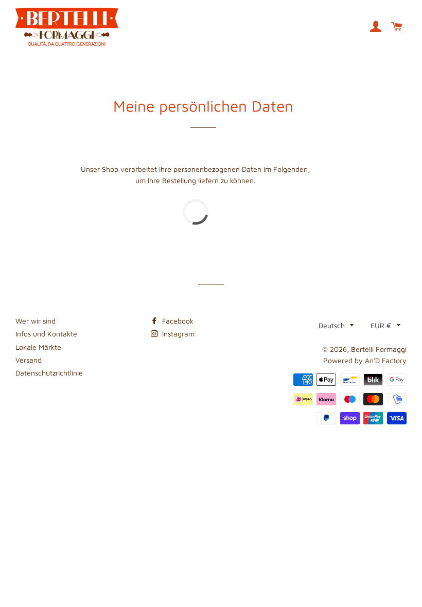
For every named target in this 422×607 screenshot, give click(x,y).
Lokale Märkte (38, 347)
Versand (28, 359)
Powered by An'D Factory (365, 360)
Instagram (177, 333)
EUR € (381, 325)
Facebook (177, 320)
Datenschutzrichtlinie (49, 372)
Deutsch (332, 325)
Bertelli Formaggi (379, 349)
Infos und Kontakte (46, 333)
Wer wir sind (35, 320)
